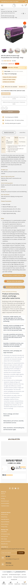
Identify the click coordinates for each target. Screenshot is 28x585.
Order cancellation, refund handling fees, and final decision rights (13, 428)
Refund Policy (4, 517)
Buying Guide (14, 579)
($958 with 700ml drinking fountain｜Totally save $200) (14, 103)
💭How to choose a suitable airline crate (13, 275)
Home (2, 9)
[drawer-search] (22, 5)
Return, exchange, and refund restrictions (10, 414)
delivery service (4, 514)
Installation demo (5, 505)
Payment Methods (5, 521)
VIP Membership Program (14, 574)
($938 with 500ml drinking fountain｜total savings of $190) (14, 98)
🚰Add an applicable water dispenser (13, 287)
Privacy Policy (4, 526)
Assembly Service (5, 519)
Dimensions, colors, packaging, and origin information (12, 351)
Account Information (5, 541)
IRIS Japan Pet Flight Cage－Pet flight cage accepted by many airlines (9, 12)
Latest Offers (22, 132)
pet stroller (9, 577)
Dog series (3, 577)
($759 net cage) (5, 94)
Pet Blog (3, 498)
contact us (3, 496)
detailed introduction (9, 132)
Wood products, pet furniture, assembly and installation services (13, 421)
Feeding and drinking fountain (20, 577)
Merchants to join (5, 501)
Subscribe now (4, 543)
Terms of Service (4, 524)
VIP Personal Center (5, 534)
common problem (5, 503)
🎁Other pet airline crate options (13, 281)
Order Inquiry (4, 538)
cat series (24, 574)
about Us (3, 493)
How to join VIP (4, 536)
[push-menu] (2, 5)
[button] (2, 108)
